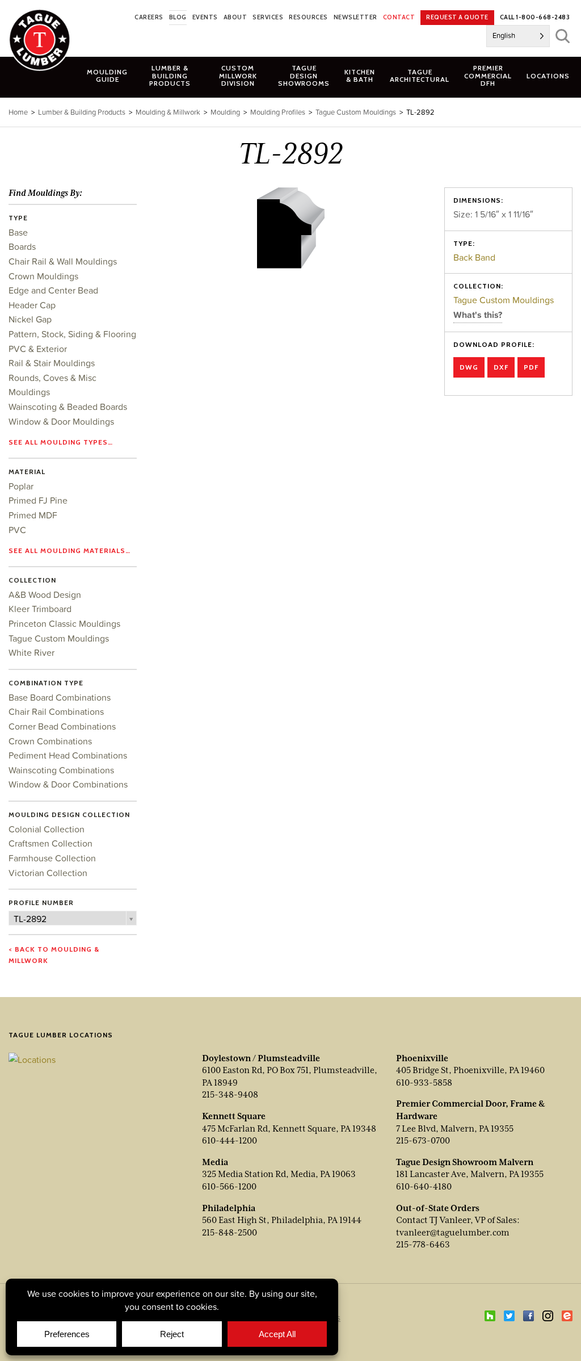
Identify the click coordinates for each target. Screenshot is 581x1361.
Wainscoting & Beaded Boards (68, 406)
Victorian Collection (48, 873)
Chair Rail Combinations (56, 711)
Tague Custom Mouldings (503, 300)
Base (18, 232)
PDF (531, 367)
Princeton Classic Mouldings (64, 623)
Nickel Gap (30, 319)
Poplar (21, 486)
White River (31, 652)
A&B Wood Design (45, 594)
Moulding (225, 112)
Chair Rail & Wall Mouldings (63, 261)
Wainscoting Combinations (61, 770)
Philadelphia (228, 1208)
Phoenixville (422, 1058)
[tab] (170, 75)
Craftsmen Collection (50, 843)
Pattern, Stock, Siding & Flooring (72, 334)
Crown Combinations (50, 741)
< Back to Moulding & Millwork (54, 954)
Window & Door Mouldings (61, 421)
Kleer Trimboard (40, 608)
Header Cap (32, 305)
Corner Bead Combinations (62, 726)
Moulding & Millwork (168, 112)
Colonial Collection (47, 829)
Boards (22, 246)
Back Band (474, 257)
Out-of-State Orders (437, 1208)
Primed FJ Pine (38, 500)
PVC (17, 530)
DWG (469, 367)
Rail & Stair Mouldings (52, 363)
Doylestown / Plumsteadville (261, 1058)
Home (18, 112)
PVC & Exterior (38, 348)
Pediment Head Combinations (68, 755)
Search (562, 36)
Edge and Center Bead (53, 290)
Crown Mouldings (43, 276)
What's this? (477, 314)
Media (215, 1162)
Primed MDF (33, 515)
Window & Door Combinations (68, 784)
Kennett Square (234, 1116)
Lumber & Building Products (81, 112)
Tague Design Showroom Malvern (464, 1162)
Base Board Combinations (60, 697)
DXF (501, 367)
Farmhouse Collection (52, 858)
